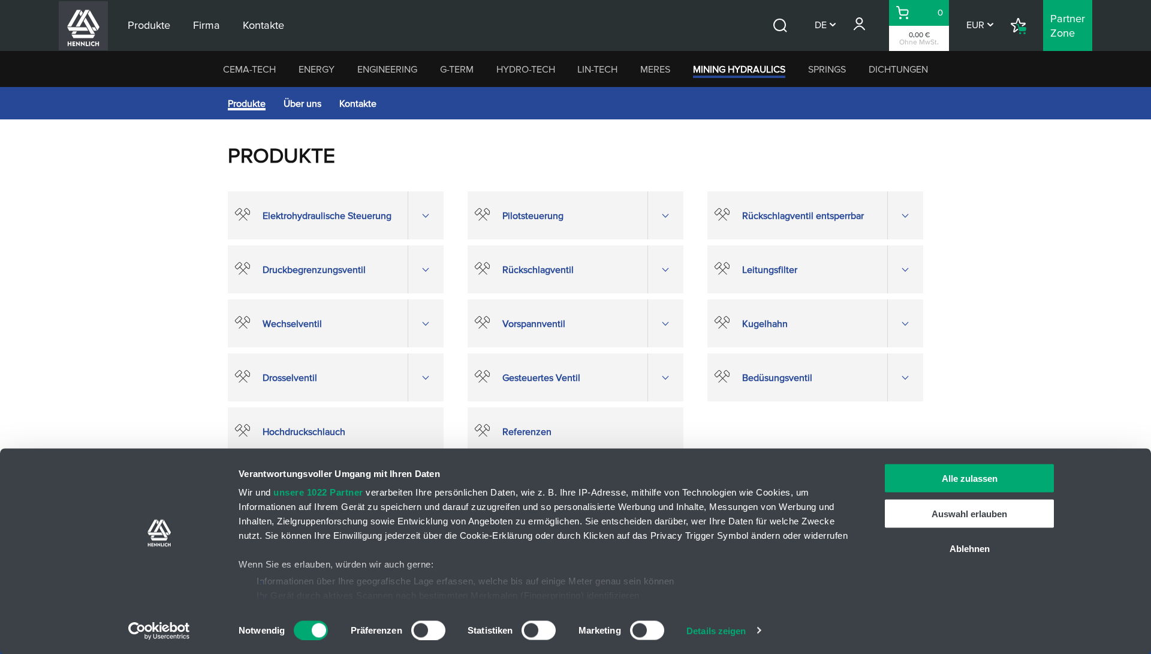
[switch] (428, 630)
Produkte (247, 103)
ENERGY (317, 69)
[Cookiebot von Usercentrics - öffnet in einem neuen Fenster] (159, 631)
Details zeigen (716, 630)
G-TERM (457, 69)
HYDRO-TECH (525, 69)
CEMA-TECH (249, 69)
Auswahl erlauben (969, 513)
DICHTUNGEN (898, 69)
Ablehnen (970, 549)
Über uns (302, 103)
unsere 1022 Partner (318, 492)
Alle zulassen (970, 478)
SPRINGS (827, 69)
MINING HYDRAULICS (739, 69)
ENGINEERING (387, 69)
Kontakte (357, 103)
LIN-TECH (597, 69)
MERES (655, 69)
